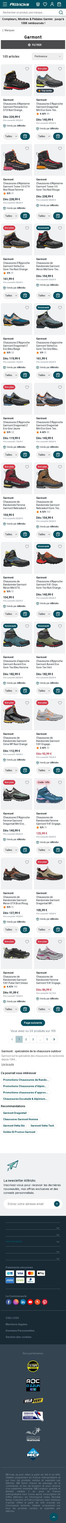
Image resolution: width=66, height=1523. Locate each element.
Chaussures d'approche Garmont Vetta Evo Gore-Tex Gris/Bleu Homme (49, 345)
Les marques (14, 1241)
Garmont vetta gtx (14, 1125)
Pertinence (41, 56)
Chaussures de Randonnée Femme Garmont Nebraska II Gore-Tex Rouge (14, 505)
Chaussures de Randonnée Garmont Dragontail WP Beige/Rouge (47, 900)
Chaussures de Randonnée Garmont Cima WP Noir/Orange (15, 741)
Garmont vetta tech (42, 1125)
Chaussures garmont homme (20, 1119)
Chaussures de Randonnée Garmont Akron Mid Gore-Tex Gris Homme (47, 266)
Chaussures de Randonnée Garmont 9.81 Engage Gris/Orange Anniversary (47, 741)
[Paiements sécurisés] (21, 1276)
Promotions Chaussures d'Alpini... (24, 1086)
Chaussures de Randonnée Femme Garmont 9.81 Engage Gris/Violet (48, 980)
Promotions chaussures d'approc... (25, 1092)
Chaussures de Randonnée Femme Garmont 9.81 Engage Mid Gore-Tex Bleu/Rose (48, 820)
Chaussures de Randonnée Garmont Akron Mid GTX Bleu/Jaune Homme (14, 584)
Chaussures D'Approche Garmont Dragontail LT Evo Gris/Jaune (16, 425)
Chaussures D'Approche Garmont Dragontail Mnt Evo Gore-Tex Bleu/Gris (49, 425)
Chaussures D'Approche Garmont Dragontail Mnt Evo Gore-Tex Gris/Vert (49, 107)
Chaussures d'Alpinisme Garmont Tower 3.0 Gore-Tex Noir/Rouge (49, 186)
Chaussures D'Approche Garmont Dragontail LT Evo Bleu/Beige (16, 345)
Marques (9, 30)
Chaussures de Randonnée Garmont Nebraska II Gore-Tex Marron (47, 505)
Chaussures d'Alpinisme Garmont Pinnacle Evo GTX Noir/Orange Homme (16, 107)
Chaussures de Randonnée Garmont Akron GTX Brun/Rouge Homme (16, 900)
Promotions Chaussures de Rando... (26, 1079)
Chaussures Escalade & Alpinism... (25, 1098)
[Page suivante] (54, 1039)
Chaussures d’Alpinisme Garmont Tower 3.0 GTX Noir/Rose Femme (16, 186)
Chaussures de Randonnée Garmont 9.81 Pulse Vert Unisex (15, 979)
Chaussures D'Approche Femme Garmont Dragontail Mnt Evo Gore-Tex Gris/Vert (16, 820)
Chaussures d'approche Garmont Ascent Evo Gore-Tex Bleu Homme (16, 664)
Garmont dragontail (15, 1113)
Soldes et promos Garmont (19, 1132)
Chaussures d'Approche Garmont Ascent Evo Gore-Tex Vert (49, 664)
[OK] (57, 1204)
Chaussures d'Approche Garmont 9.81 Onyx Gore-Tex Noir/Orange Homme (49, 584)
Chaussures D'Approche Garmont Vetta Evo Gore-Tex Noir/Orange (16, 266)
